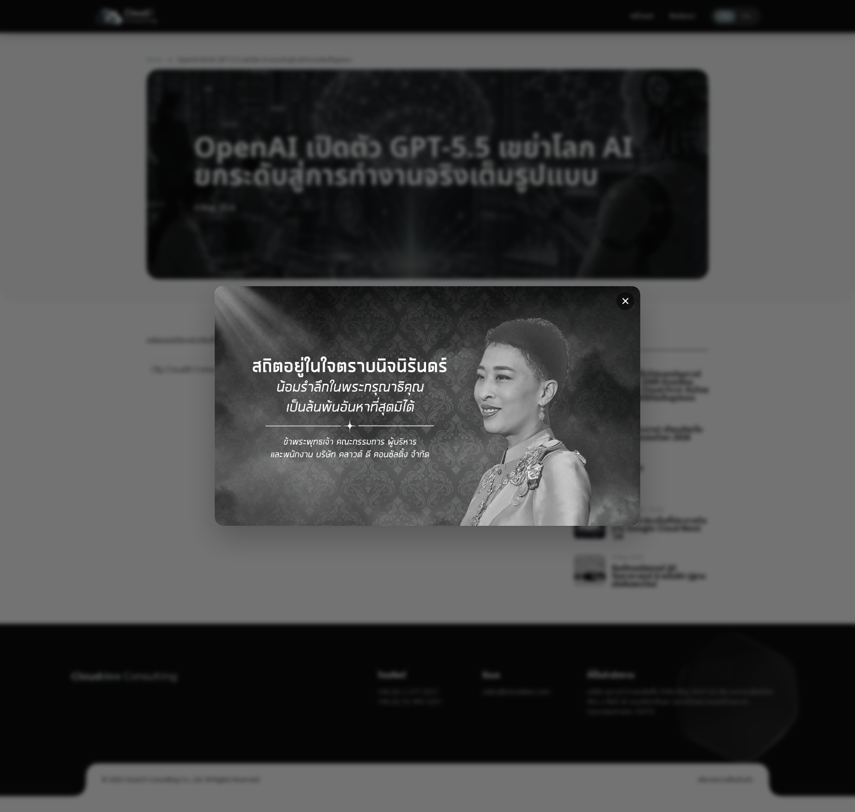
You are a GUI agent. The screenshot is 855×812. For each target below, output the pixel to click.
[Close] (625, 301)
